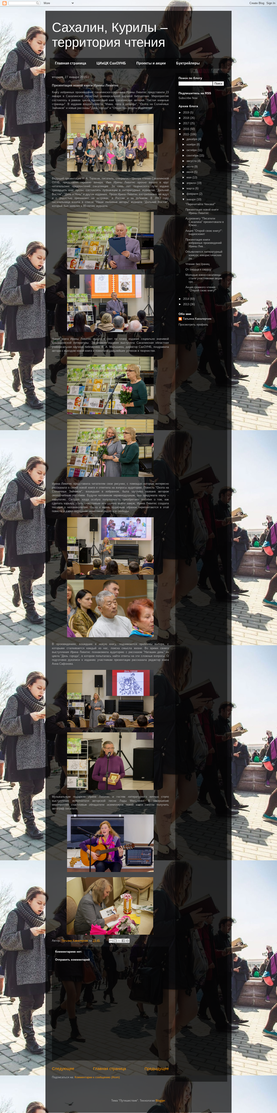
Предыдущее (157, 1069)
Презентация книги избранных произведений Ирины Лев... (203, 243)
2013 (186, 304)
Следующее (63, 1069)
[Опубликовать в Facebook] (123, 941)
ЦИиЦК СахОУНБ (111, 63)
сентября (193, 155)
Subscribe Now (188, 98)
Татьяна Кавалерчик (197, 318)
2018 (186, 118)
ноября (191, 144)
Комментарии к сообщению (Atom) (97, 1077)
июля (190, 166)
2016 (186, 129)
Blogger (160, 1100)
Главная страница (70, 63)
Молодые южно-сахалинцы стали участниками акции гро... (203, 278)
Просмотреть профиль (193, 324)
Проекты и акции (151, 63)
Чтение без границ (197, 264)
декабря (192, 139)
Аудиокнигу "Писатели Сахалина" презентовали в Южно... (204, 222)
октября (192, 150)
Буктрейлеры (188, 63)
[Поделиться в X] (119, 941)
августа (192, 161)
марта (191, 188)
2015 (186, 134)
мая (189, 177)
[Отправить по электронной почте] (111, 941)
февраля (193, 193)
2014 (186, 298)
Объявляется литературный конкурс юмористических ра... (203, 255)
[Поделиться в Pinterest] (127, 941)
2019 (186, 112)
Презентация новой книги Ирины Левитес (201, 211)
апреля (192, 183)
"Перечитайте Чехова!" (200, 204)
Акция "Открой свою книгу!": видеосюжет (204, 232)
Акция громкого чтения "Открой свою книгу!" (200, 289)
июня (190, 172)
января (191, 199)
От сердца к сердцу (198, 269)
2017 (186, 123)
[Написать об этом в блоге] (115, 941)
